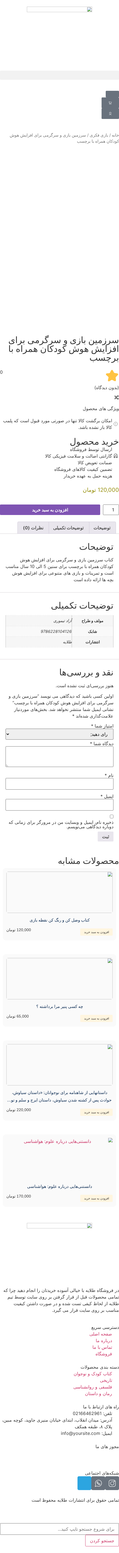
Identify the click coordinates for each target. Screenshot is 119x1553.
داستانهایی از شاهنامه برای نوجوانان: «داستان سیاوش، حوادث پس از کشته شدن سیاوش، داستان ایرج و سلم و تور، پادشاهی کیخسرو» (60, 1100)
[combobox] (59, 1529)
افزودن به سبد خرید (50, 510)
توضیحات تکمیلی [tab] (68, 527)
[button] (59, 75)
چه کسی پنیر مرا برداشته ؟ (59, 1006)
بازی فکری (99, 135)
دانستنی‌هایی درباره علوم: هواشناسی (59, 1186)
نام (109, 775)
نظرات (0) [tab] (33, 527)
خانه (115, 135)
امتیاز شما (102, 726)
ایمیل (106, 796)
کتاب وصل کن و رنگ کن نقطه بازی (60, 920)
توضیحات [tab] (102, 527)
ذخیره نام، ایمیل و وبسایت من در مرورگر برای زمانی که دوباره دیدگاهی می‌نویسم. (61, 824)
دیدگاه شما (101, 743)
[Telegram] (84, 1483)
